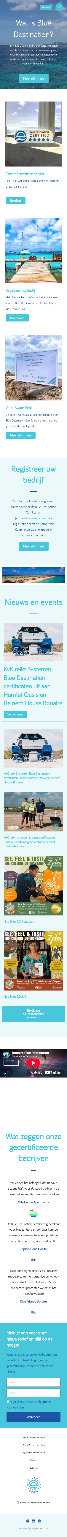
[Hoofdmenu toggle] (59, 7)
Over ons (33, 1467)
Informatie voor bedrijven (34, 1437)
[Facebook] (39, 1521)
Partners (33, 1460)
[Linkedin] (33, 1521)
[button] (46, 7)
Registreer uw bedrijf (21, 290)
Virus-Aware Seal (19, 407)
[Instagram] (28, 1521)
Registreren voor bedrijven (33, 1452)
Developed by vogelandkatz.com (33, 1528)
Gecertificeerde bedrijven (25, 173)
